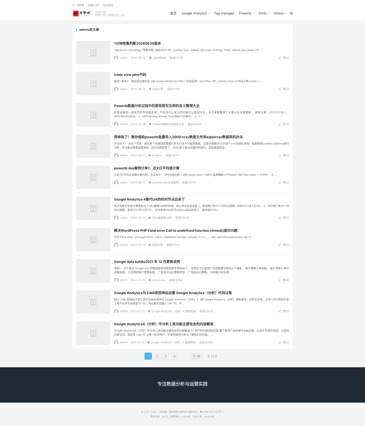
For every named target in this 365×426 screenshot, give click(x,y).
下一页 (196, 356)
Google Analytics (194, 13)
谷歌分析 (183, 411)
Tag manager (224, 13)
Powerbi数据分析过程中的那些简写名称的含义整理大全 (157, 106)
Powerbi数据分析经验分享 (166, 124)
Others (279, 13)
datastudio (156, 280)
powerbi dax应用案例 (163, 182)
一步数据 (81, 13)
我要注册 (93, 5)
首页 (173, 13)
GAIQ (263, 13)
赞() (284, 57)
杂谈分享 (156, 88)
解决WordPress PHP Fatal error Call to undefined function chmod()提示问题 (175, 230)
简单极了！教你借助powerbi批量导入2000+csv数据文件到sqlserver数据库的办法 (178, 137)
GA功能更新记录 (160, 217)
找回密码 (107, 5)
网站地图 (173, 411)
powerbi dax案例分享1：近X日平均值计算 (146, 168)
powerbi (155, 155)
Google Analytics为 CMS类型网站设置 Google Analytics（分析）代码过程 (173, 293)
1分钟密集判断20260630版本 (137, 43)
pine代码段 (157, 57)
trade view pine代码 (130, 75)
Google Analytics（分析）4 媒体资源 (172, 311)
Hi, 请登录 (78, 5)
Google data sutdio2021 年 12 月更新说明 (147, 262)
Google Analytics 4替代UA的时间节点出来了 (149, 199)
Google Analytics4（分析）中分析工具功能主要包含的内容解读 (163, 324)
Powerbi (245, 13)
